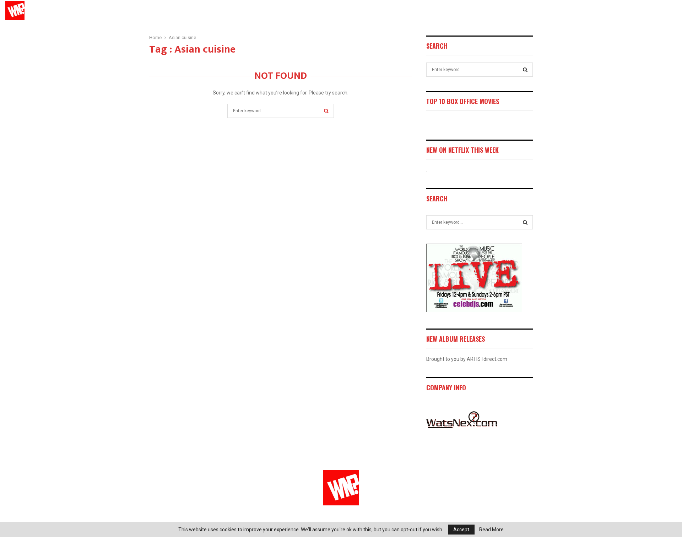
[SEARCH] (525, 70)
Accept (461, 529)
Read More (491, 529)
